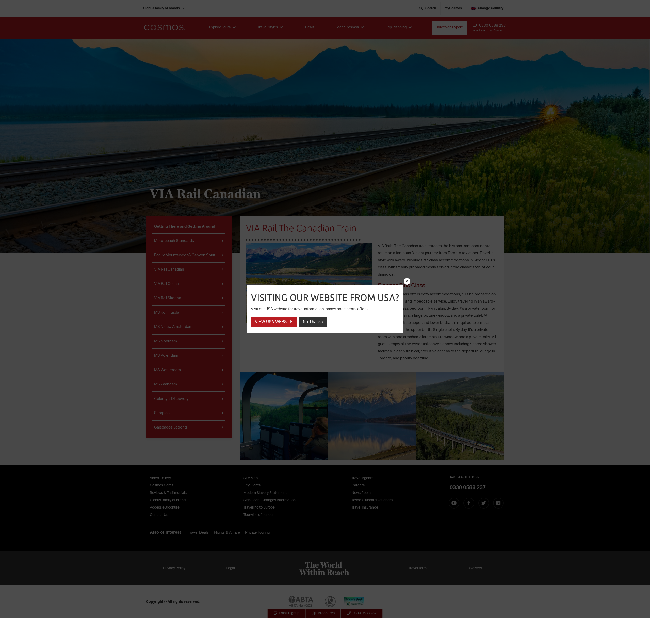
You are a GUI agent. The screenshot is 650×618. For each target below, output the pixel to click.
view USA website (274, 322)
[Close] (407, 281)
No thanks (313, 322)
